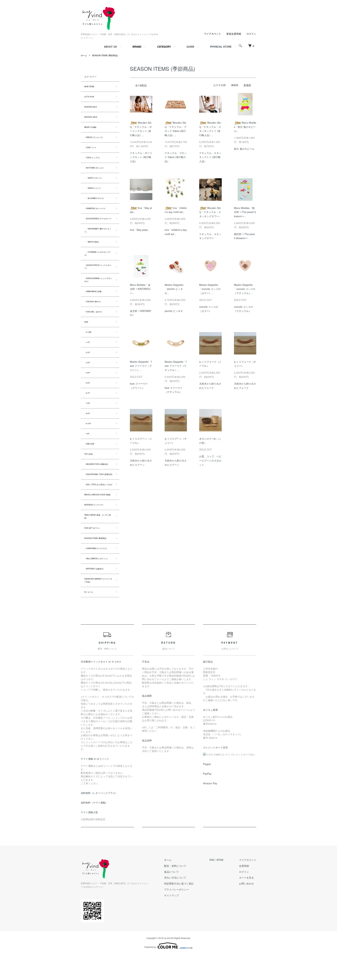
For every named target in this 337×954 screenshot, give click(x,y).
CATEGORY (164, 46)
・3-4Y (87, 362)
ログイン (251, 33)
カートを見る (246, 877)
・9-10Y (87, 423)
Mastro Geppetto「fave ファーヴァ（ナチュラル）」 (176, 366)
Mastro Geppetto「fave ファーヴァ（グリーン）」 (141, 366)
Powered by (150, 946)
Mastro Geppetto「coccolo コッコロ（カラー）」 (210, 289)
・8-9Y (87, 413)
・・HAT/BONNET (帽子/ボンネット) (97, 230)
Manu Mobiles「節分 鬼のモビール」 (245, 127)
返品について (171, 871)
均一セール (88, 592)
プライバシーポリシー (176, 889)
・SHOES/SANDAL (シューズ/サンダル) (98, 280)
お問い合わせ (246, 883)
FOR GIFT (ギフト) (91, 528)
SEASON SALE (90, 107)
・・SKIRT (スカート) (93, 178)
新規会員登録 (233, 33)
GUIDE (190, 46)
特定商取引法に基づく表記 (179, 883)
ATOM (219, 860)
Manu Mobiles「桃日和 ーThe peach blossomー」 (245, 212)
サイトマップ (171, 895)
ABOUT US (110, 46)
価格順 (234, 85)
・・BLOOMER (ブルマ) (94, 198)
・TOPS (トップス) (92, 157)
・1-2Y (87, 342)
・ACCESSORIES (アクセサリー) (97, 218)
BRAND (137, 46)
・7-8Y (87, 403)
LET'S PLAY (89, 96)
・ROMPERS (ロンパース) (94, 208)
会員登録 (244, 865)
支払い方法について (175, 877)
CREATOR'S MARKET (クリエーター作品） (98, 580)
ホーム (84, 55)
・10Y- (87, 433)
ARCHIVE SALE (90, 117)
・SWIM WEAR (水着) (93, 291)
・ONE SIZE (89, 444)
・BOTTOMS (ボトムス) (93, 168)
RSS (211, 860)
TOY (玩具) (88, 454)
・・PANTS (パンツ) (92, 188)
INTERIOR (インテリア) (93, 505)
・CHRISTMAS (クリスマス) (95, 548)
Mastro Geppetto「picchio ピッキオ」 (174, 289)
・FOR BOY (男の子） (93, 301)
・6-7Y (87, 393)
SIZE (86, 322)
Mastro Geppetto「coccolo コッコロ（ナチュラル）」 (244, 289)
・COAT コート (90, 147)
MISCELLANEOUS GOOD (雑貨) (97, 494)
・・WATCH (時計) (91, 242)
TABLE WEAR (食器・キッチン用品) (97, 516)
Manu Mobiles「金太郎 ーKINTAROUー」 (140, 289)
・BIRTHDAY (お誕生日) (93, 568)
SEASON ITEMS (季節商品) (105, 55)
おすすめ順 (219, 85)
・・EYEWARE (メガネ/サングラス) (97, 253)
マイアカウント (212, 33)
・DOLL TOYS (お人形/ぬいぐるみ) (98, 484)
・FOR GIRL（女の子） (93, 312)
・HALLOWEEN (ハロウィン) (96, 558)
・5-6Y (87, 383)
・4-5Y (87, 372)
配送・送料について (175, 865)
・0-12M (87, 332)
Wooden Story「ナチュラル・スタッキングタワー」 (210, 212)
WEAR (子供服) (90, 127)
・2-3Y (87, 352)
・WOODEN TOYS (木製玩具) (96, 464)
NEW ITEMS (89, 86)
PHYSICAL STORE (221, 46)
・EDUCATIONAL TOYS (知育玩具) (98, 474)
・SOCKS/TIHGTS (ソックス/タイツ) (97, 266)
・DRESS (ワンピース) (93, 137)
